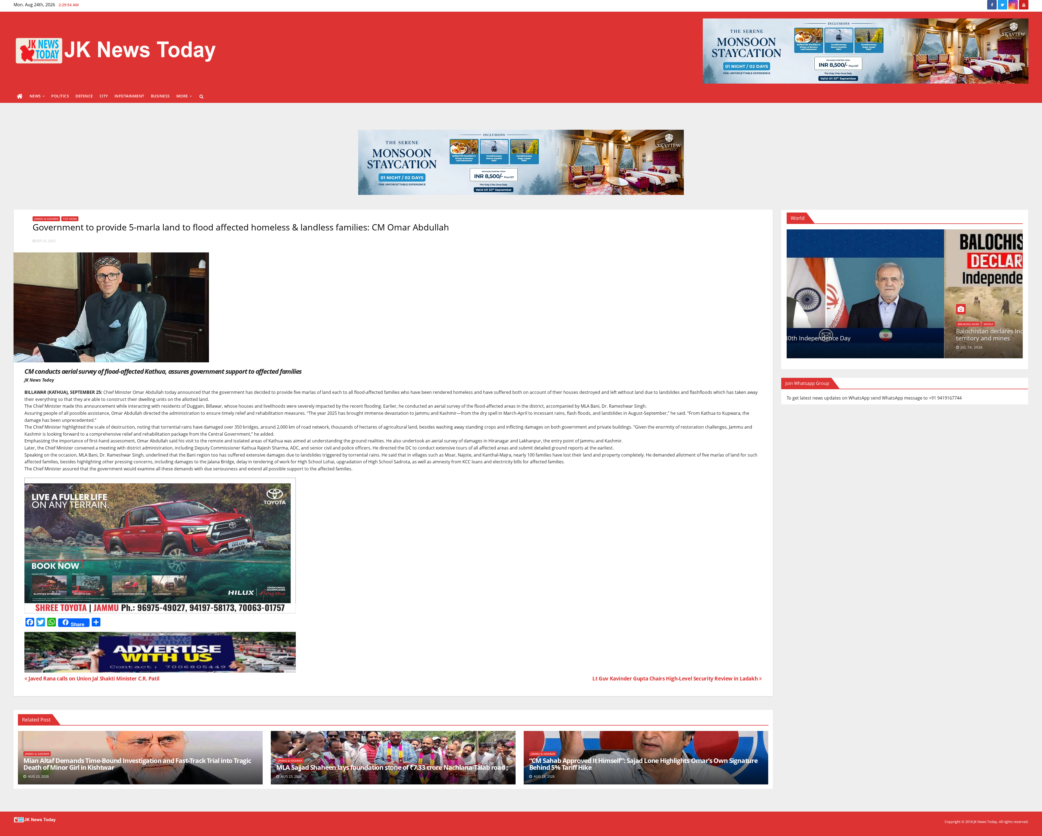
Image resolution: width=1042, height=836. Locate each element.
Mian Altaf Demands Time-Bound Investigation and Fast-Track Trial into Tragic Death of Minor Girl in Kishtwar (137, 764)
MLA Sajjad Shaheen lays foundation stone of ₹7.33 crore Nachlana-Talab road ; (392, 767)
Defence (84, 96)
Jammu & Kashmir (46, 219)
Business (160, 96)
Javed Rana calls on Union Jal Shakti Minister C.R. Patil (93, 678)
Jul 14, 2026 (841, 347)
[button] (201, 96)
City (104, 96)
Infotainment (129, 96)
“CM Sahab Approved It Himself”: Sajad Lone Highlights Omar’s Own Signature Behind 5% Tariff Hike (643, 764)
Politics (60, 96)
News (35, 96)
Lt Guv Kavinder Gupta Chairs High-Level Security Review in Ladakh (675, 678)
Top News (70, 219)
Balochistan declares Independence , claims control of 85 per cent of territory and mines (919, 334)
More (182, 96)
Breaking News (837, 324)
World (857, 324)
